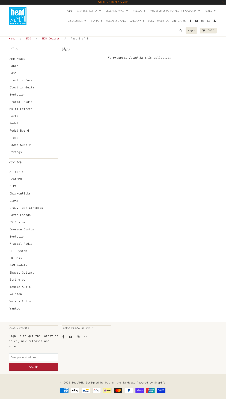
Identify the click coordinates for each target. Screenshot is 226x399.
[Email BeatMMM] (86, 337)
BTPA (13, 186)
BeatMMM (16, 179)
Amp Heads (17, 58)
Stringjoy (17, 279)
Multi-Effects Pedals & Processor (175, 10)
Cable (14, 66)
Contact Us (179, 21)
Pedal (14, 123)
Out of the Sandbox (119, 382)
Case (13, 73)
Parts (14, 116)
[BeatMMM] (17, 16)
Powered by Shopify (151, 382)
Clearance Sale (116, 21)
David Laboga (20, 215)
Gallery (137, 20)
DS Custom (17, 222)
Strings (16, 152)
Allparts (17, 172)
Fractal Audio (21, 102)
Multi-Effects (21, 109)
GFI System (18, 251)
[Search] (181, 31)
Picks (14, 138)
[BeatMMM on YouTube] (71, 337)
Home (70, 11)
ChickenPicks (20, 193)
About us (163, 21)
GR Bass (16, 258)
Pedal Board (19, 130)
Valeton (16, 294)
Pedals (139, 10)
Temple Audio (20, 287)
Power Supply (20, 145)
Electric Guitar (23, 87)
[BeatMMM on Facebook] (64, 337)
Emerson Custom (22, 229)
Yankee (15, 308)
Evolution (17, 94)
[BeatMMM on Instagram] (79, 337)
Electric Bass (21, 80)
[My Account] (215, 21)
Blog (151, 21)
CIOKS (14, 200)
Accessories (77, 20)
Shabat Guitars (22, 272)
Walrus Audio (20, 301)
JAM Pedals (18, 265)
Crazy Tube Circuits (26, 207)
